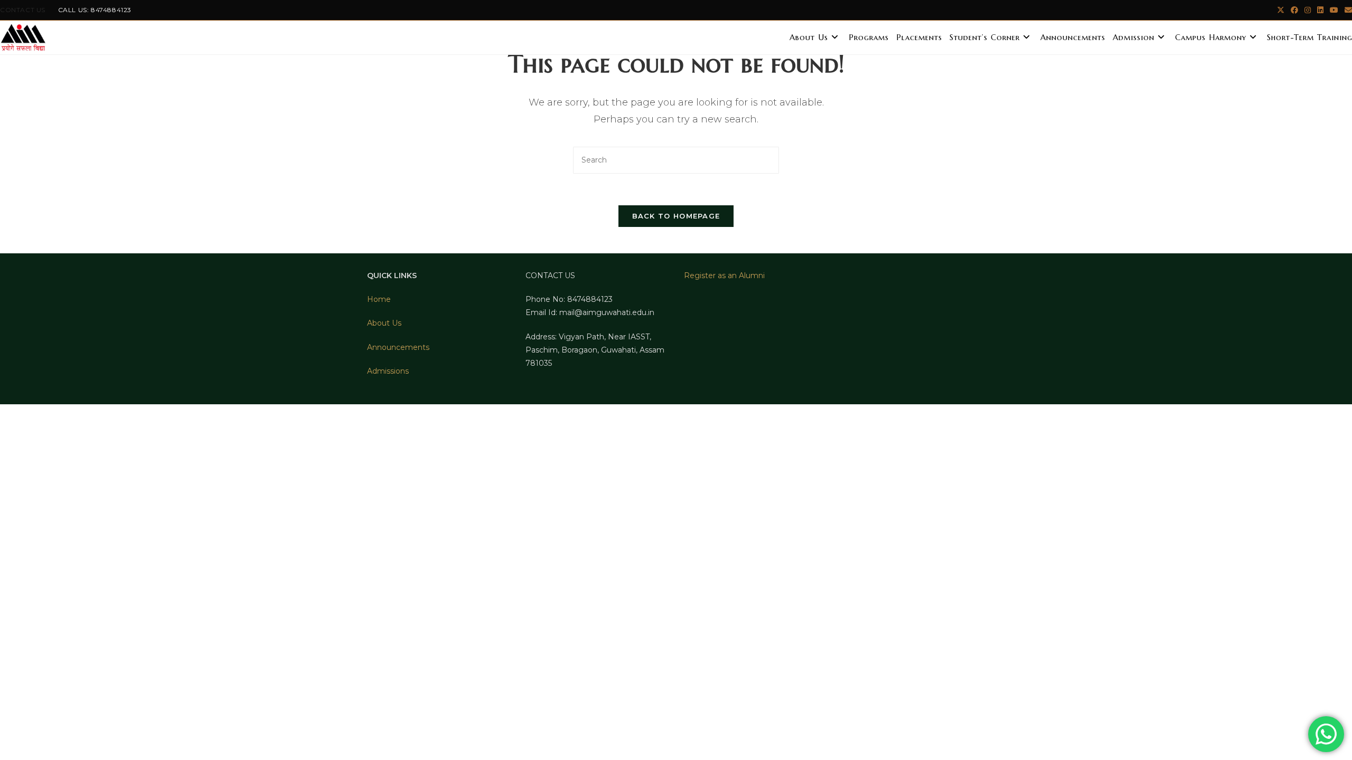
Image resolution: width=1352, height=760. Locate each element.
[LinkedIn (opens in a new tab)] (1320, 10)
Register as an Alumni (724, 275)
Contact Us (22, 10)
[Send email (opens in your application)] (1346, 10)
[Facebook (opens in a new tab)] (1294, 10)
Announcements (398, 347)
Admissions (388, 371)
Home (379, 299)
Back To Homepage (676, 216)
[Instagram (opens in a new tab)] (1307, 10)
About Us (384, 323)
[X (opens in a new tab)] (1281, 10)
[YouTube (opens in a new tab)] (1334, 10)
